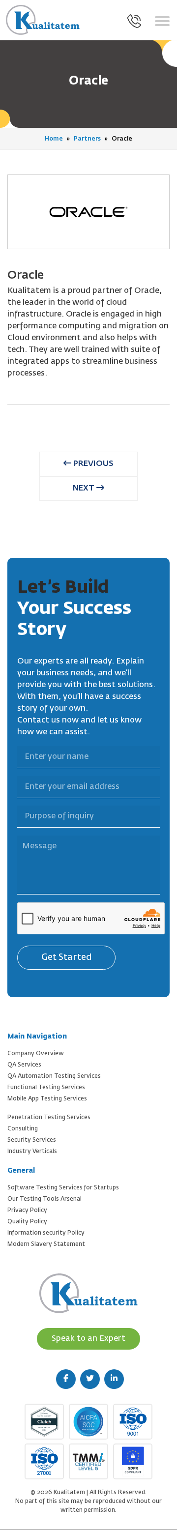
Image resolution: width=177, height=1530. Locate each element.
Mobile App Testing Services (47, 1099)
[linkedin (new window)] (114, 1379)
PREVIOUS (92, 464)
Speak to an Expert (88, 1339)
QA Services (24, 1065)
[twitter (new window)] (90, 1379)
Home (54, 139)
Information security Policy (46, 1233)
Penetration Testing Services (48, 1118)
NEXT (84, 488)
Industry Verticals (32, 1152)
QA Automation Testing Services (54, 1076)
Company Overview (35, 1054)
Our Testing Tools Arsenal (44, 1199)
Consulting (22, 1129)
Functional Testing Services (46, 1088)
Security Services (31, 1140)
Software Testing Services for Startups (63, 1188)
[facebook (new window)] (66, 1379)
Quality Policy (27, 1222)
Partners (87, 139)
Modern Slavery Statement (46, 1244)
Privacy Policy (27, 1210)
